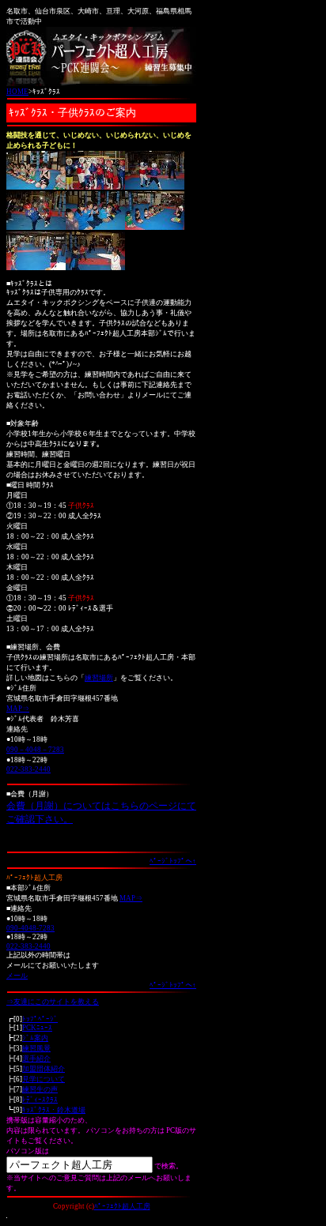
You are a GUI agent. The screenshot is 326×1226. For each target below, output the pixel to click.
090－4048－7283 (35, 750)
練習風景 (36, 1048)
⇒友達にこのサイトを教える (52, 1002)
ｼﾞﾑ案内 (35, 1038)
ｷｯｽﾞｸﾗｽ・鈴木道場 (53, 1110)
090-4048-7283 (30, 928)
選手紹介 (36, 1058)
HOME (17, 92)
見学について (43, 1079)
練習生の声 (40, 1089)
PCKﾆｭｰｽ (37, 1028)
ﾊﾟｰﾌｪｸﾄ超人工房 (122, 1206)
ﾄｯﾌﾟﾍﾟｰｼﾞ (40, 1019)
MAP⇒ (17, 709)
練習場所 (99, 678)
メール (17, 976)
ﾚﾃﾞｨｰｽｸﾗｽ (40, 1100)
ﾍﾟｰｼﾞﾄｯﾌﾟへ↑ (173, 861)
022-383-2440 (28, 769)
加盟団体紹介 (43, 1069)
